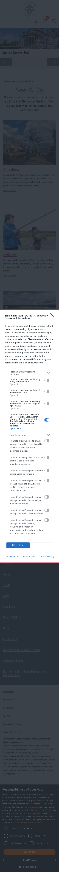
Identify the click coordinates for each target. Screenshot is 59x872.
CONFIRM (18, 545)
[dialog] (29, 436)
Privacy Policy (47, 556)
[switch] (46, 380)
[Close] (53, 316)
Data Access (29, 556)
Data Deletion (11, 556)
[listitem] (29, 373)
